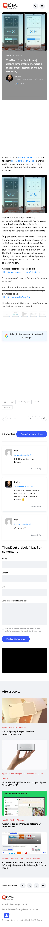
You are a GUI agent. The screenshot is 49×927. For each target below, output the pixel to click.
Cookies (34, 909)
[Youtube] (43, 885)
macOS (37, 402)
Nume (5, 559)
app (5, 402)
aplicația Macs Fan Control (23, 160)
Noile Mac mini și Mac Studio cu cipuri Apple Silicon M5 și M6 (24, 784)
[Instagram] (36, 885)
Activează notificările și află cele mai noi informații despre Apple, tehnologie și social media (24, 865)
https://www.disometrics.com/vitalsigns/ (21, 272)
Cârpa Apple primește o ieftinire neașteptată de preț (18, 733)
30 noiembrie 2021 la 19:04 (23, 487)
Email (5, 573)
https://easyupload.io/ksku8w (16, 297)
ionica (17, 482)
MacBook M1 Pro (25, 157)
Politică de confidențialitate (15, 909)
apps (12, 402)
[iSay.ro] (10, 6)
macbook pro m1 (24, 402)
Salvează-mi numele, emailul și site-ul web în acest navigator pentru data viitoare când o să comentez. (23, 630)
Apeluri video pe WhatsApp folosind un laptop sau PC (21, 825)
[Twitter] (29, 885)
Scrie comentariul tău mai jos (14, 601)
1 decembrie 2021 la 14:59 (23, 524)
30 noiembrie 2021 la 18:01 (23, 455)
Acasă (5, 904)
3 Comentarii (8, 434)
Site (3, 587)
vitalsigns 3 (7, 407)
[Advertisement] (24, 127)
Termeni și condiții (18, 904)
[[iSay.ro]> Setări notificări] (6, 916)
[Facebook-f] (23, 885)
